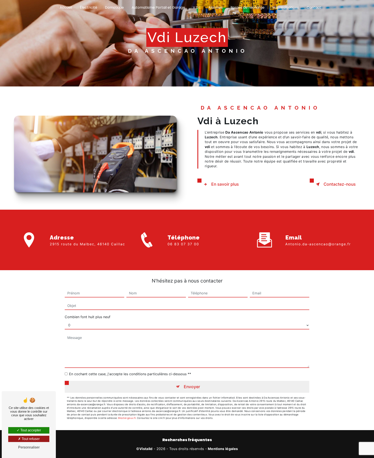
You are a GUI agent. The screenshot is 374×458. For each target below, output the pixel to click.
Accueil (66, 7)
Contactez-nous (340, 184)
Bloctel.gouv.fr (126, 418)
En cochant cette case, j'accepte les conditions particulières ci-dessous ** (130, 374)
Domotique (114, 7)
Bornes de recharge (247, 7)
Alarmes (215, 7)
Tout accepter (30, 430)
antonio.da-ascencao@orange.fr (318, 244)
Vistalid (146, 449)
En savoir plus (225, 184)
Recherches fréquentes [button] (187, 439)
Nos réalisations (285, 7)
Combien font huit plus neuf (87, 317)
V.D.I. (197, 7)
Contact (314, 7)
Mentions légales (223, 449)
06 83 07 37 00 (183, 244)
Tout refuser (30, 439)
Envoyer (192, 386)
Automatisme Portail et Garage (158, 7)
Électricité (88, 7)
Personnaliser (29, 447)
